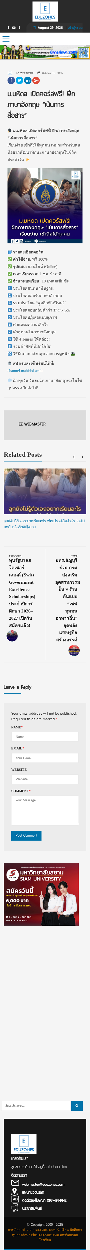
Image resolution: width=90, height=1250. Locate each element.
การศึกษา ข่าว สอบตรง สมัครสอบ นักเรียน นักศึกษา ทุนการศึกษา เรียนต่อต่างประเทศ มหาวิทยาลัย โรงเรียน (45, 1235)
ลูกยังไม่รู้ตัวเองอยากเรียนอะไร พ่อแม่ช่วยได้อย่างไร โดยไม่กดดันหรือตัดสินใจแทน (44, 524)
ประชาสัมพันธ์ (32, 1208)
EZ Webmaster (24, 73)
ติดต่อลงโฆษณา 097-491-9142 (44, 1200)
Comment (21, 791)
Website (19, 769)
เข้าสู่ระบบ (75, 28)
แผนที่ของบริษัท (33, 1192)
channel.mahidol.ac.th (25, 371)
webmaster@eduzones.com (43, 1184)
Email (17, 748)
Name (17, 727)
